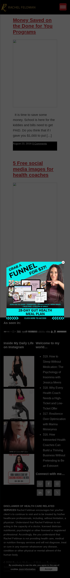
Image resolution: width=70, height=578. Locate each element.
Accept (48, 569)
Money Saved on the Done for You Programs (33, 26)
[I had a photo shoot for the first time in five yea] (19, 404)
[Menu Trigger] (63, 6)
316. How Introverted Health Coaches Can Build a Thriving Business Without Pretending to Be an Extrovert (54, 450)
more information (27, 569)
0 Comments (39, 143)
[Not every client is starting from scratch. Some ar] (19, 436)
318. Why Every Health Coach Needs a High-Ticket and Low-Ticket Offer (53, 398)
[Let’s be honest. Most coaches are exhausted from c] (19, 371)
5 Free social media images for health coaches (33, 169)
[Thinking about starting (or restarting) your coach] (19, 469)
